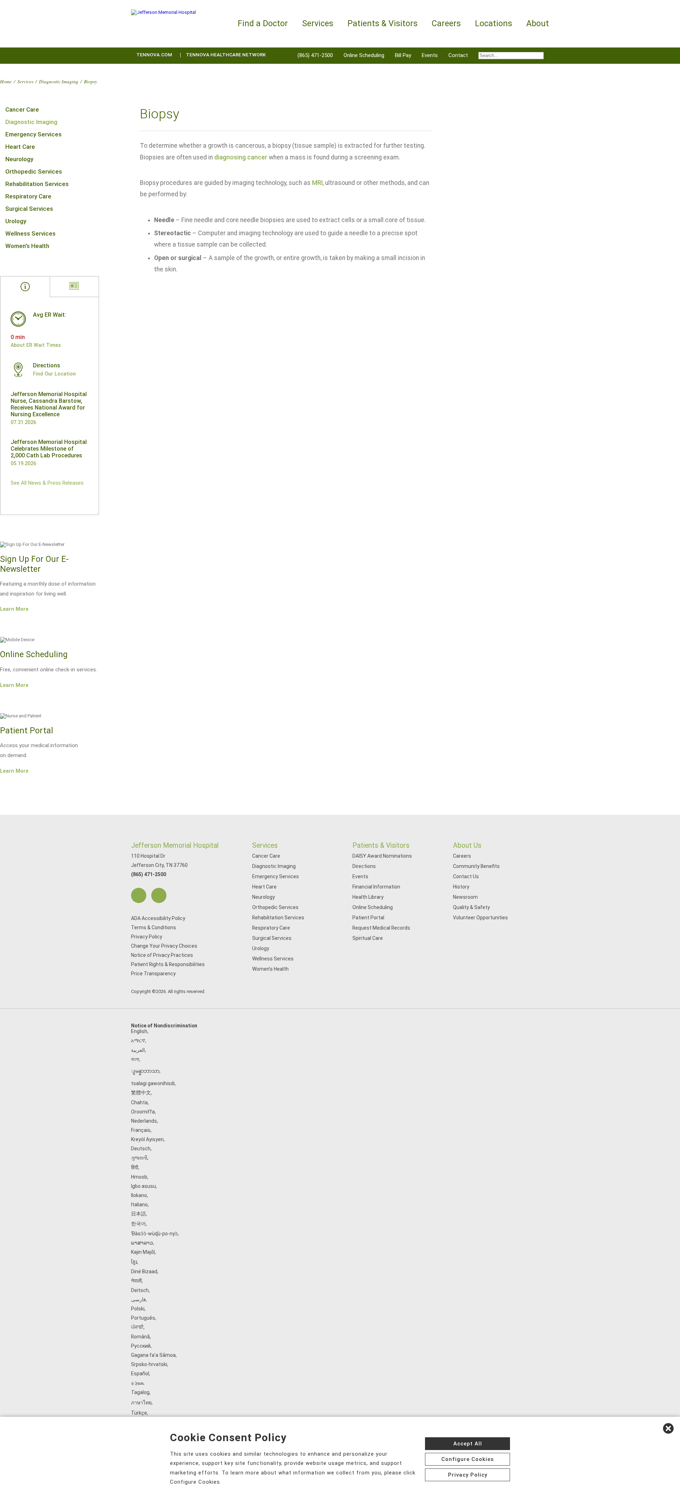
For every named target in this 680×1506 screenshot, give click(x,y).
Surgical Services (29, 208)
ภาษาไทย (141, 1402)
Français (141, 1130)
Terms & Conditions (153, 927)
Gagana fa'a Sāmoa (153, 1355)
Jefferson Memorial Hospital (175, 845)
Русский (141, 1346)
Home (6, 81)
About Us (467, 845)
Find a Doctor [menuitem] (263, 23)
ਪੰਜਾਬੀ (137, 1327)
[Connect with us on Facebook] (138, 895)
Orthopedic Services (33, 171)
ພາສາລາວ (142, 1243)
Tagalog (140, 1392)
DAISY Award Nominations (382, 856)
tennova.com (154, 54)
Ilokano (139, 1195)
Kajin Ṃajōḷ (143, 1252)
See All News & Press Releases (47, 483)
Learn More (14, 609)
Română (140, 1336)
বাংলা (135, 1059)
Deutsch (141, 1148)
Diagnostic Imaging (58, 81)
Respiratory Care (28, 196)
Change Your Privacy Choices (164, 946)
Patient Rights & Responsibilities (168, 964)
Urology (15, 221)
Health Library (368, 897)
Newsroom (465, 897)
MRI (317, 182)
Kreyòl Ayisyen (147, 1139)
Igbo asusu (143, 1186)
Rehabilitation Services (37, 183)
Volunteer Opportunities (480, 917)
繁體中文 (141, 1092)
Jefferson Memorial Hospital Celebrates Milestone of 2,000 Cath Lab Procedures (49, 449)
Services (25, 81)
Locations (493, 23)
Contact (458, 55)
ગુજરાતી (139, 1158)
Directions (364, 866)
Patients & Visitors (380, 845)
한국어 (138, 1223)
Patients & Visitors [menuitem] (382, 23)
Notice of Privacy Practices (162, 955)
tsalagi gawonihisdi (153, 1083)
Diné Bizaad (144, 1271)
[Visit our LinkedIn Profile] (158, 895)
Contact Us (466, 876)
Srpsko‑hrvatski (149, 1364)
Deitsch (140, 1290)
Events (430, 55)
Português (143, 1318)
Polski (137, 1309)
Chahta (139, 1102)
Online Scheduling (364, 55)
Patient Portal (368, 917)
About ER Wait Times (36, 345)
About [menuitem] (537, 23)
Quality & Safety (471, 907)
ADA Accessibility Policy (158, 918)
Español (140, 1373)
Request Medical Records (381, 928)
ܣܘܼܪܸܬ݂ (137, 1383)
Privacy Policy (146, 937)
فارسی (138, 1299)
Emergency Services (33, 134)
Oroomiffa (143, 1112)
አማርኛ (138, 1040)
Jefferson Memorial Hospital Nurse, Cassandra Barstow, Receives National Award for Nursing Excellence (49, 404)
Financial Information (376, 887)
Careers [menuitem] (446, 23)
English (139, 1031)
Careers (462, 856)
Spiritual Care (367, 938)
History (461, 887)
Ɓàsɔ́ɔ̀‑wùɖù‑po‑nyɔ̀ (154, 1233)
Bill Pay (403, 55)
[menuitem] (511, 55)
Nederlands (144, 1121)
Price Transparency (153, 973)
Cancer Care (22, 109)
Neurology (19, 159)
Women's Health (27, 245)
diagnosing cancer (240, 157)
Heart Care (20, 146)
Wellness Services (30, 233)
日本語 (138, 1214)
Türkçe (139, 1413)
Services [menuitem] (317, 23)
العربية (138, 1050)
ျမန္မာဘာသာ (145, 1071)
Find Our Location (54, 374)
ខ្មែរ (134, 1262)
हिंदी (134, 1167)
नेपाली (136, 1281)
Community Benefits (476, 866)
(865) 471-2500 (315, 55)
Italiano (139, 1204)
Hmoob (139, 1177)
